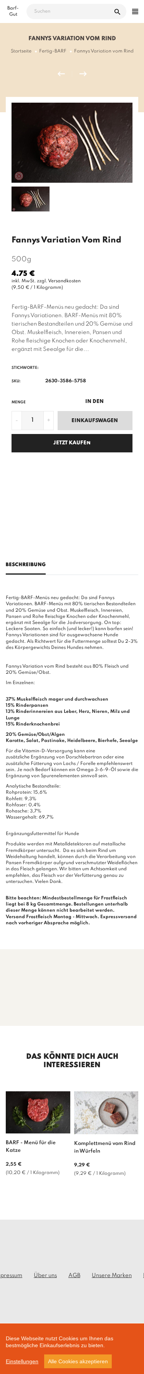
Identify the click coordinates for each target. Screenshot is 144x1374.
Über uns (45, 1275)
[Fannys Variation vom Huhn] (83, 74)
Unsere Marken (112, 1275)
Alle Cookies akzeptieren (78, 1361)
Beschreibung (26, 564)
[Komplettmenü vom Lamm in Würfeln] (65, 74)
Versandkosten (64, 281)
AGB (74, 1275)
